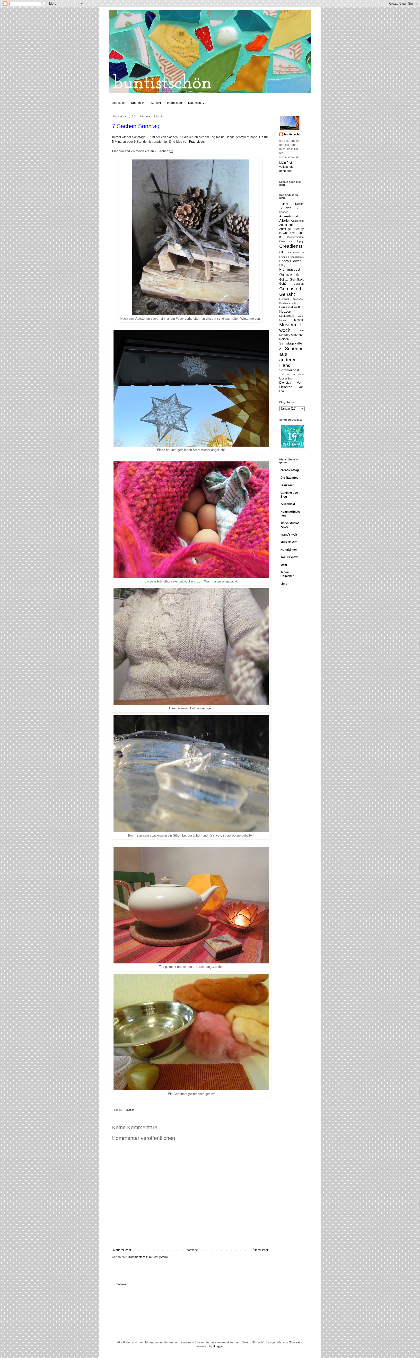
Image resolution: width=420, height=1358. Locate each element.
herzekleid (287, 504)
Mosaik (299, 320)
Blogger (218, 1346)
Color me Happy (291, 241)
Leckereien (286, 315)
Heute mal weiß (289, 307)
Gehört (283, 283)
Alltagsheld (297, 220)
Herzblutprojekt (287, 303)
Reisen (284, 339)
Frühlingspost (289, 269)
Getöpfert (298, 299)
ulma (283, 583)
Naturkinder (288, 549)
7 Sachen (128, 1109)
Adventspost (288, 216)
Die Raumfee (289, 477)
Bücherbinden (295, 237)
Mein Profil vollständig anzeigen (286, 167)
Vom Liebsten (291, 384)
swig (283, 564)
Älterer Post (260, 1250)
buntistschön (293, 134)
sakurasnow (289, 557)
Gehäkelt (297, 279)
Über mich (138, 103)
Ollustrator (295, 1342)
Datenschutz (196, 103)
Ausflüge (285, 229)
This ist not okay (291, 374)
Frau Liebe (196, 141)
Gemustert (290, 288)
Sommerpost (289, 370)
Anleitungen (287, 225)
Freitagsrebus (296, 257)
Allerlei (284, 220)
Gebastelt (289, 274)
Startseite (118, 103)
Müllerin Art (288, 542)
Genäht (287, 294)
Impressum (174, 103)
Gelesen (299, 283)
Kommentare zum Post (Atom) (148, 1257)
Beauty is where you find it (291, 233)
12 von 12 (288, 208)
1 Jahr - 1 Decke (291, 204)
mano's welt (288, 534)
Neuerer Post (122, 1250)
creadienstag (289, 470)
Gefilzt (283, 279)
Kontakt (156, 103)
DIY (289, 252)
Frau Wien (287, 485)
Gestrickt (284, 299)
